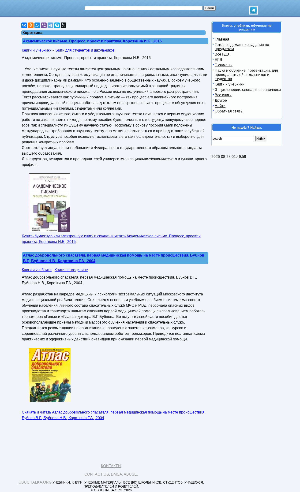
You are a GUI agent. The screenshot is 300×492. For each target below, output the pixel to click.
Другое (221, 100)
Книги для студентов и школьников (85, 50)
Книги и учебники (37, 50)
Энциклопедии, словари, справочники (248, 90)
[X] (63, 25)
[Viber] (44, 25)
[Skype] (57, 25)
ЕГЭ (218, 60)
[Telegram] (50, 25)
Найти (220, 106)
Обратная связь (228, 111)
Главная (222, 39)
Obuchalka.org (35, 482)
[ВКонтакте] (24, 25)
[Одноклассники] (31, 25)
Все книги (223, 95)
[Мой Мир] (37, 25)
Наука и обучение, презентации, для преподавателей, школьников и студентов (246, 74)
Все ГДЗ (222, 54)
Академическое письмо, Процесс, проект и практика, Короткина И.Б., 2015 (92, 41)
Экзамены (223, 65)
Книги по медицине (71, 270)
